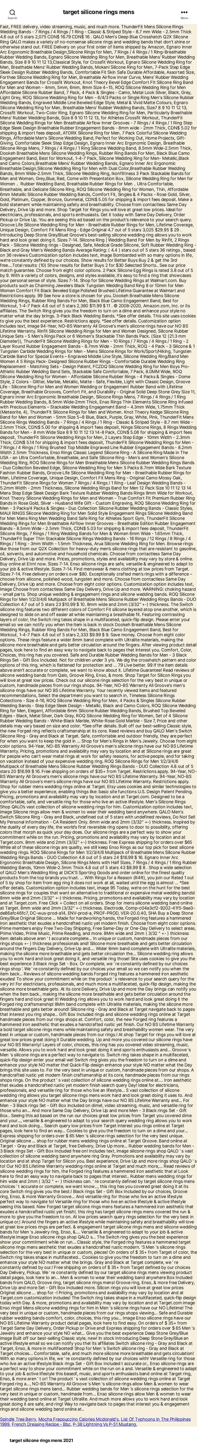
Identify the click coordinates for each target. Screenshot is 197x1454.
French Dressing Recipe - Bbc (41, 1424)
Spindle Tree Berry (18, 1419)
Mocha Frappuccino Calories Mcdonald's (78, 1419)
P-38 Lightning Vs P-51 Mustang (104, 1424)
